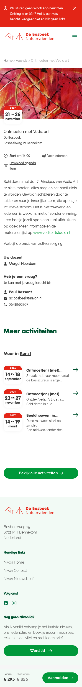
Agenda (22, 60)
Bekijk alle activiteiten (38, 473)
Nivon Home (14, 562)
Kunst (25, 353)
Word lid (37, 651)
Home (8, 60)
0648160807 (18, 304)
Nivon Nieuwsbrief (18, 579)
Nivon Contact (15, 570)
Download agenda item (23, 166)
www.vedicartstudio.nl (51, 232)
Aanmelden (58, 678)
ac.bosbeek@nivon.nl (25, 298)
